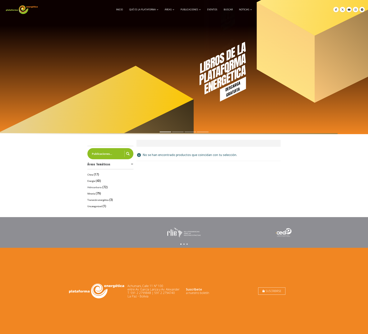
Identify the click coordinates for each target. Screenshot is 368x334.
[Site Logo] (22, 9)
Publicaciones (189, 9)
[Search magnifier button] (128, 153)
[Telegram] (362, 9)
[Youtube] (349, 9)
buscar (228, 9)
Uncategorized (94, 206)
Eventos (212, 9)
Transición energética (98, 200)
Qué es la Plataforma (142, 9)
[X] (342, 9)
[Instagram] (355, 9)
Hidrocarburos (94, 187)
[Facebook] (336, 9)
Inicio (119, 9)
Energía (91, 181)
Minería (91, 193)
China (90, 174)
